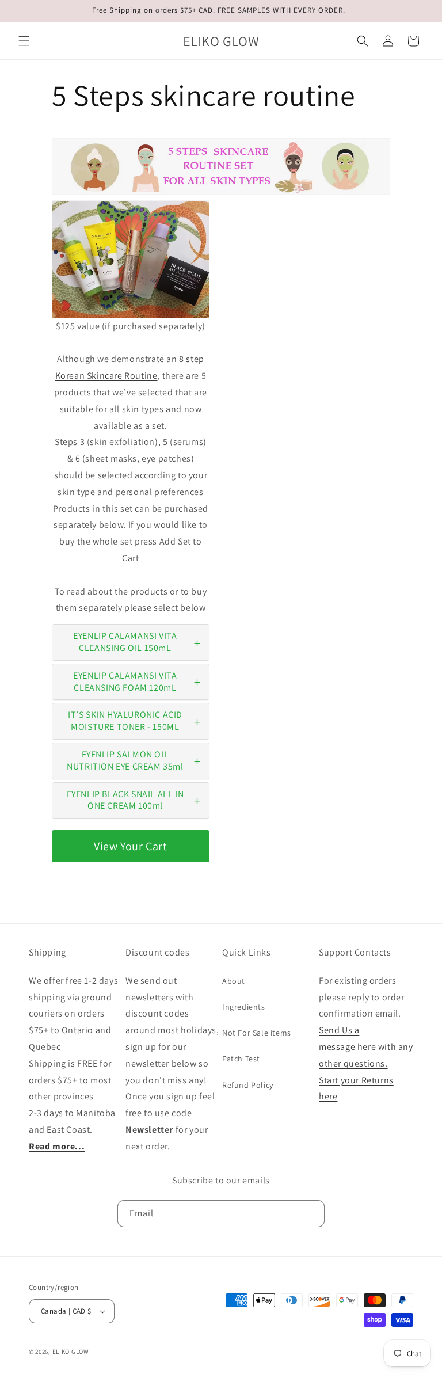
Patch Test (241, 1058)
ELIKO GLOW (70, 1351)
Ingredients (243, 1007)
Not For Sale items (256, 1032)
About (233, 981)
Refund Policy (247, 1085)
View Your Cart (130, 846)
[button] (24, 41)
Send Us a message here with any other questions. (366, 1046)
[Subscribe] (311, 1213)
